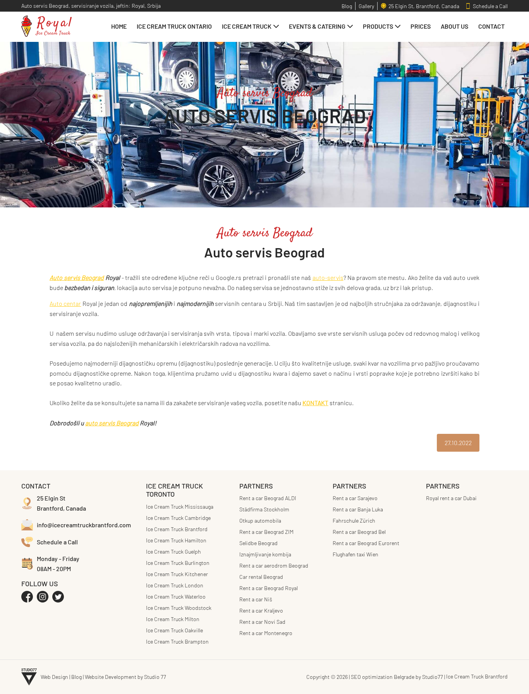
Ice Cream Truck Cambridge (178, 517)
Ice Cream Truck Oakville (174, 630)
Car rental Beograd (261, 576)
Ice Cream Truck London (174, 585)
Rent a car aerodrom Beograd (273, 565)
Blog (76, 676)
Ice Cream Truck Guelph (173, 551)
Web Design (54, 676)
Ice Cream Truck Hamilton (176, 540)
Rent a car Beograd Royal (268, 588)
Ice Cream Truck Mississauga (179, 506)
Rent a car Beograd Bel (359, 531)
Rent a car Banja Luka (358, 509)
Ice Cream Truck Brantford (177, 529)
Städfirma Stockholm (264, 509)
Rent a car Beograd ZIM (266, 531)
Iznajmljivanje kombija (265, 554)
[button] (250, 26)
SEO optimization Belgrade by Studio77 (397, 676)
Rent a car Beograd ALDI (267, 498)
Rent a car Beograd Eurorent (366, 543)
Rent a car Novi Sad (262, 621)
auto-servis (328, 277)
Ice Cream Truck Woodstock (178, 607)
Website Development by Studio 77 (125, 676)
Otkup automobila (260, 520)
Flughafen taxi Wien (355, 554)
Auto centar (65, 303)
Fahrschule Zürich (354, 520)
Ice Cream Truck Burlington (178, 562)
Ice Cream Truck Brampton (177, 641)
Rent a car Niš (255, 599)
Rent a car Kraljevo (261, 610)
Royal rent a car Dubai (451, 498)
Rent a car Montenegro (265, 633)
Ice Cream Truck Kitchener (177, 574)
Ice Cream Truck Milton (172, 619)
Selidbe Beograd (258, 543)
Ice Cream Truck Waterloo (176, 596)
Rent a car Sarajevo (355, 498)
